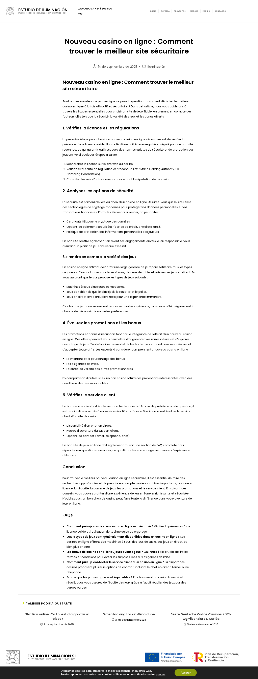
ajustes (160, 674)
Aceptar (186, 673)
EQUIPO (206, 11)
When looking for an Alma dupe (129, 614)
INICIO (153, 11)
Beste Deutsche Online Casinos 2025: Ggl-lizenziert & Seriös (201, 616)
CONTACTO (220, 11)
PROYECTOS (180, 11)
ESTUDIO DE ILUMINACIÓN (43, 10)
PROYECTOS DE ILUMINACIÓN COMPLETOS (42, 13)
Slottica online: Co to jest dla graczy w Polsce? (57, 616)
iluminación (156, 67)
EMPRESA (165, 11)
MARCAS (194, 11)
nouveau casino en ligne (171, 349)
